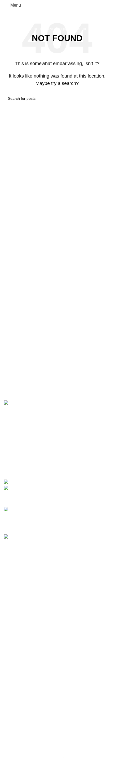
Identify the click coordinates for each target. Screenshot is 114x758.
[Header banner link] (57, 379)
